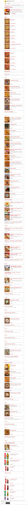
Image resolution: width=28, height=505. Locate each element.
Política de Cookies (9, 501)
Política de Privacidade (3, 501)
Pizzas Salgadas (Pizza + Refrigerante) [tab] (16, 5)
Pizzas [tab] (23, 5)
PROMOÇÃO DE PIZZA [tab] (7, 5)
